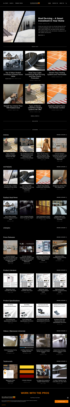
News (9, 78)
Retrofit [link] (6, 106)
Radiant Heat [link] (8, 78)
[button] (67, 397)
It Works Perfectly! (27, 380)
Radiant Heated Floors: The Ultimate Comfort (56, 107)
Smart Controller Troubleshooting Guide (60, 291)
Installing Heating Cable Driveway (27, 350)
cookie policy (8, 401)
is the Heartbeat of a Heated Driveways (59, 218)
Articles (32, 111)
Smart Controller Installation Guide (43, 291)
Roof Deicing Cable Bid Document (43, 320)
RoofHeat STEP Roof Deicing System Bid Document (59, 321)
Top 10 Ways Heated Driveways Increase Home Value (13, 74)
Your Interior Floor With (13, 107)
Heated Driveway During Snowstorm (10, 350)
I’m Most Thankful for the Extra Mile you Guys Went (59, 381)
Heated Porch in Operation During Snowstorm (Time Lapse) (43, 351)
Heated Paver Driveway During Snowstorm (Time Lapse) (59, 351)
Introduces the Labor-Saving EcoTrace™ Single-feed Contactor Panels (43, 258)
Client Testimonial (10, 381)
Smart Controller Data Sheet (10, 290)
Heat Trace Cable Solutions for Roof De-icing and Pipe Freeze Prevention (35, 75)
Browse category (61, 134)
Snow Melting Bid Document (10, 320)
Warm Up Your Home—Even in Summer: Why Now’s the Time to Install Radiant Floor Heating (43, 156)
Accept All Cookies (61, 401)
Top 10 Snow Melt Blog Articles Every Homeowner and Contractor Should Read (26, 156)
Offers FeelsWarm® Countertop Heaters (59, 258)
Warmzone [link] (27, 153)
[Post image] (19, 26)
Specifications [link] (14, 301)
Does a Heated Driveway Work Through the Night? (26, 217)
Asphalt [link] (24, 351)
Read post (40, 35)
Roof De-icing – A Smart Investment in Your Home (51, 19)
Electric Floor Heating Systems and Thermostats (56, 73)
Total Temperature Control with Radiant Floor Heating (43, 217)
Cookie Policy (4, 404)
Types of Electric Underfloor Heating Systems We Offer (35, 107)
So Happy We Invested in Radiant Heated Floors (43, 381)
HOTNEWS (40, 23)
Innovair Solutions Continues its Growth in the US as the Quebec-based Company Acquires (60, 156)
